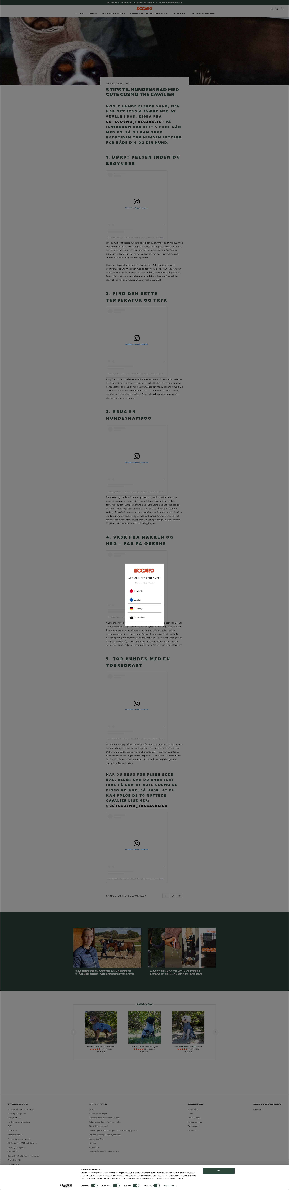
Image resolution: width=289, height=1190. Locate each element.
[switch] (116, 1185)
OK (218, 1170)
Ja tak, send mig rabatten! (166, 623)
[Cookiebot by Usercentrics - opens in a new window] (66, 1185)
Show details (169, 1185)
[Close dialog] (186, 558)
